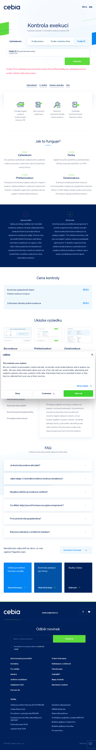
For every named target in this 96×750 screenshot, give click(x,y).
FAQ (68, 85)
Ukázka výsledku (57, 85)
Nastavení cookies (60, 684)
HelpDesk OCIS (17, 684)
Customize (46, 393)
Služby (13, 699)
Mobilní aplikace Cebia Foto (64, 722)
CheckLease (57, 669)
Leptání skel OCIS (18, 729)
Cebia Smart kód (17, 709)
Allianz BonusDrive (60, 713)
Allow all (78, 393)
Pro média (14, 669)
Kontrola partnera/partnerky (20, 412)
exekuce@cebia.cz (50, 612)
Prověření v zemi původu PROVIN (24, 713)
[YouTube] (89, 612)
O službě (43, 85)
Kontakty (14, 663)
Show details (82, 386)
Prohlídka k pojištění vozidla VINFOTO (68, 718)
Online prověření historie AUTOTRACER (27, 705)
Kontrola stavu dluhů (16, 405)
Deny (17, 393)
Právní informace (59, 658)
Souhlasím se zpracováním (25, 646)
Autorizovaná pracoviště (21, 658)
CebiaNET (56, 674)
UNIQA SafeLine (59, 709)
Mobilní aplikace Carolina (63, 726)
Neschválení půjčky (16, 399)
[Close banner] (92, 355)
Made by (83, 743)
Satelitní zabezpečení (61, 705)
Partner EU (15, 690)
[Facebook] (83, 612)
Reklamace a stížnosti (61, 663)
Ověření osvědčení (18, 679)
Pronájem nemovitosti (17, 418)
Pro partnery (57, 730)
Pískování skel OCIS (19, 724)
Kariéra (13, 674)
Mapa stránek (58, 679)
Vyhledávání (31, 85)
